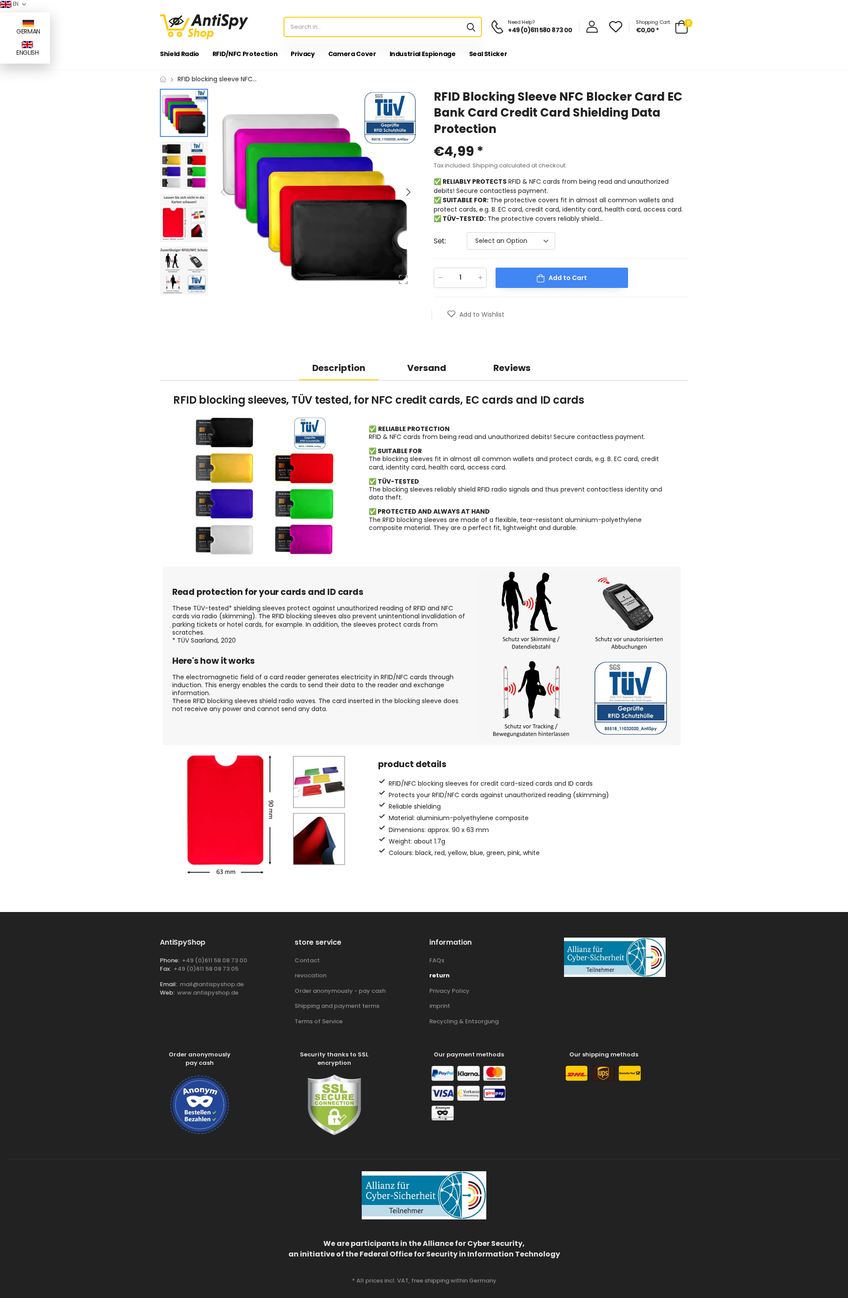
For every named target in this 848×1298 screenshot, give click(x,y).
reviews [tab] (511, 368)
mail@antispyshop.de (212, 984)
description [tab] (338, 368)
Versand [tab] (426, 368)
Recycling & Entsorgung (464, 1021)
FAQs (436, 960)
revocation (310, 975)
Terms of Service (319, 1021)
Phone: (169, 960)
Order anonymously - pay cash (340, 991)
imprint (439, 1006)
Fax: (165, 969)
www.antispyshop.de (207, 992)
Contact (307, 960)
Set (440, 241)
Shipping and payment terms (337, 1006)
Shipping (485, 165)
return (439, 975)
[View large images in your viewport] (403, 279)
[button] (407, 192)
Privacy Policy (449, 991)
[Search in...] (471, 27)
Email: (168, 984)
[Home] (163, 79)
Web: (167, 992)
